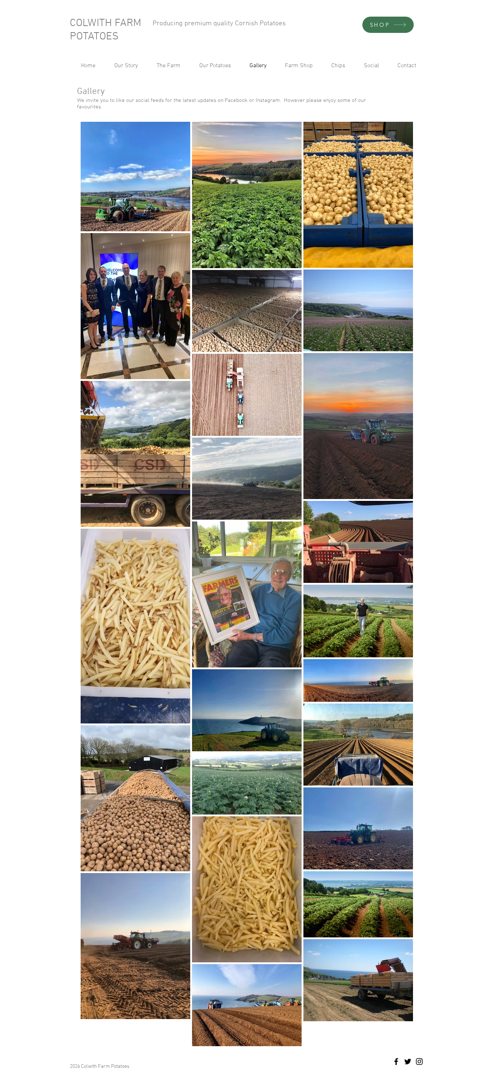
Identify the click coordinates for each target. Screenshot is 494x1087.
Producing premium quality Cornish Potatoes (219, 24)
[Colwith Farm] (396, 1061)
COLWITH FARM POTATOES (105, 30)
